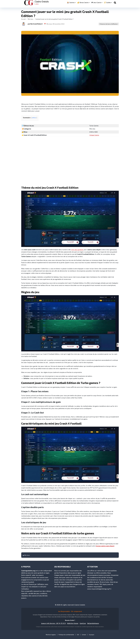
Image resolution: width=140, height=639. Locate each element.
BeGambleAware (93, 623)
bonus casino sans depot (105, 546)
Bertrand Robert (36, 24)
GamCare (83, 623)
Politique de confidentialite (66, 634)
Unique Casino (94, 135)
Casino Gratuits (80, 605)
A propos (91, 634)
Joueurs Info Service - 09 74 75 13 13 (53, 623)
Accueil (23, 19)
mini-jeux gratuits (77, 249)
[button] (23, 24)
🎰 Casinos (71, 2)
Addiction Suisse (72, 623)
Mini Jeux (30, 19)
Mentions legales (51, 634)
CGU (78, 634)
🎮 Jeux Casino (96, 2)
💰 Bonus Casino (83, 2)
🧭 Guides (107, 2)
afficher (34, 117)
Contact (84, 634)
